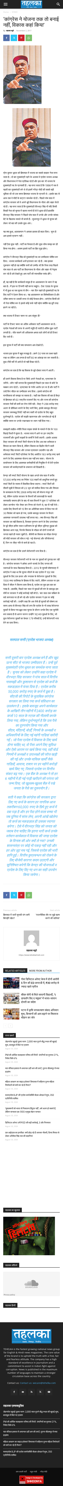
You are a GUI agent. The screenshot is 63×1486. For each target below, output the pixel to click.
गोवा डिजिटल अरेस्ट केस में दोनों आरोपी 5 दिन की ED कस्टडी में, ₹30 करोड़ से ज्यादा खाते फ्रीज (40, 983)
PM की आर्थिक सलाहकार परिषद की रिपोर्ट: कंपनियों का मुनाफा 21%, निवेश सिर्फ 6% (32, 1057)
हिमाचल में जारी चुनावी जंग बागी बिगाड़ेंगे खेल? (16, 916)
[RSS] (31, 1392)
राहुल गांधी (33, 1471)
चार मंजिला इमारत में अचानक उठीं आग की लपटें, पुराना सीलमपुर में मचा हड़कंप (32, 1070)
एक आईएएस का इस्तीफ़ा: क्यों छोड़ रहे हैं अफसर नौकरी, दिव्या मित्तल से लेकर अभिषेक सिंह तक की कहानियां (32, 1134)
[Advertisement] (27, 1177)
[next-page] (10, 1026)
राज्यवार (14, 12)
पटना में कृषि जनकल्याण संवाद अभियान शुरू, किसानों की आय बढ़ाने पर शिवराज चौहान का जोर (39, 1014)
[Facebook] (6, 38)
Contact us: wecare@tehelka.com (38, 1382)
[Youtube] (49, 1392)
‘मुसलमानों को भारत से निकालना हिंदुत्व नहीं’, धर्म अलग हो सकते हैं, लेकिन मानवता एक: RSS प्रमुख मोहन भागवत (30, 1110)
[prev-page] (5, 1026)
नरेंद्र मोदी (43, 1471)
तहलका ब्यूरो (10, 30)
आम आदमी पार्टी (21, 1471)
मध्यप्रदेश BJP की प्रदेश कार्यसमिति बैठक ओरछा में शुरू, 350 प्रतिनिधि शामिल (29, 1097)
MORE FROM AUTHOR (40, 971)
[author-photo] (31, 946)
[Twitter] (14, 38)
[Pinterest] (21, 38)
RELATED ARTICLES (15, 971)
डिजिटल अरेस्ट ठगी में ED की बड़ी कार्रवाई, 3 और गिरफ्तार (28, 1122)
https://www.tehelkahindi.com (31, 955)
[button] (5, 4)
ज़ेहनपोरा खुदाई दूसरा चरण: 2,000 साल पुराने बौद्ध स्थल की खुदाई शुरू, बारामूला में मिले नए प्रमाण (31, 1043)
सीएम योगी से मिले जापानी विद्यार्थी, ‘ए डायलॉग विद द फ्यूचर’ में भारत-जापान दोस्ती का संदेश (39, 998)
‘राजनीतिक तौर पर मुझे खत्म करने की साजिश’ (48, 916)
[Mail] (23, 1392)
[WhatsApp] (29, 38)
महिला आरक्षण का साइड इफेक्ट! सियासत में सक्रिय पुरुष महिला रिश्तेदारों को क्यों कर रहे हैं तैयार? (29, 1083)
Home (6, 12)
